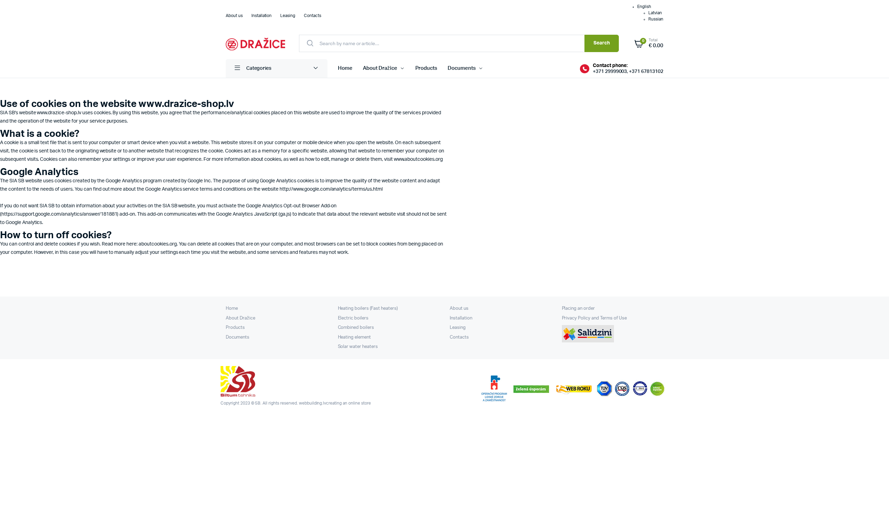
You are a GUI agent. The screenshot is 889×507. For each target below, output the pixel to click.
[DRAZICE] (255, 43)
